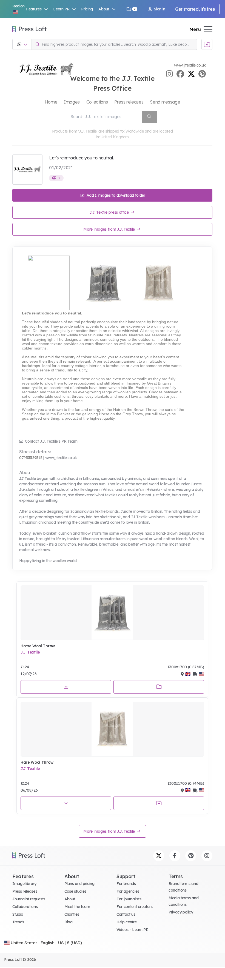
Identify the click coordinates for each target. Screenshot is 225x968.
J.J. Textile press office (110, 212)
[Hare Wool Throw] (112, 729)
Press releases (24, 891)
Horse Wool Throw (38, 645)
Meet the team (77, 906)
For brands (126, 883)
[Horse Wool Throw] (112, 612)
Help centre (126, 922)
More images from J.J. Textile (109, 229)
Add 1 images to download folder (115, 195)
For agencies (127, 891)
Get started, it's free (195, 9)
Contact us (125, 914)
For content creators (134, 906)
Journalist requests (28, 899)
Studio (17, 914)
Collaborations (25, 906)
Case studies (75, 891)
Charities (71, 914)
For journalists (128, 899)
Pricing (87, 9)
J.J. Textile (30, 652)
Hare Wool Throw (37, 762)
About (69, 899)
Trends (18, 922)
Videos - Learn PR (132, 929)
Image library (24, 883)
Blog (68, 922)
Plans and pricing (79, 883)
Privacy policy (181, 912)
